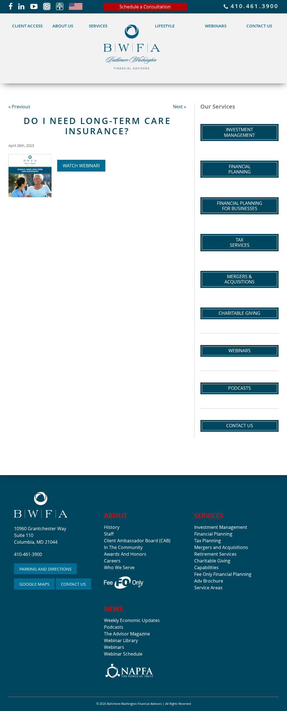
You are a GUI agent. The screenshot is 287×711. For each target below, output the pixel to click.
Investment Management (220, 527)
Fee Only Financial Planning (222, 574)
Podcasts (239, 388)
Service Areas (208, 588)
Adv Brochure (208, 581)
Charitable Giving (239, 313)
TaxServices (239, 242)
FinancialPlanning (239, 169)
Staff (109, 534)
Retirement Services (215, 554)
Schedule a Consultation (145, 7)
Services (98, 26)
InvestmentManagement (239, 132)
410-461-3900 (28, 554)
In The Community (123, 547)
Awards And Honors (125, 554)
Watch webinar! (81, 166)
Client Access (27, 26)
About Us (62, 26)
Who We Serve (119, 567)
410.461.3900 (253, 6)
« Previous (19, 107)
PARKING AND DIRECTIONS (45, 569)
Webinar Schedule (123, 654)
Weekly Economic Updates (132, 620)
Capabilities (206, 567)
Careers (112, 561)
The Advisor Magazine (127, 634)
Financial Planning (213, 534)
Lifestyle (165, 26)
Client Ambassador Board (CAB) (137, 541)
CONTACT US (73, 584)
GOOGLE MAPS (34, 584)
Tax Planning (207, 541)
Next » (179, 107)
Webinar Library (121, 640)
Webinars (215, 26)
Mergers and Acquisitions (221, 547)
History (111, 527)
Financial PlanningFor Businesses (239, 206)
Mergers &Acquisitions (239, 279)
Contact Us (259, 26)
